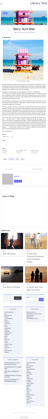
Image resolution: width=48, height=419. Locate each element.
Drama (6, 320)
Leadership (7, 331)
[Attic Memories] (12, 241)
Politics (6, 342)
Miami (22, 159)
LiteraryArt (6, 334)
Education (6, 321)
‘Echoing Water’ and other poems (33, 313)
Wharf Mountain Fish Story (10, 381)
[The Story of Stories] (12, 274)
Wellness (6, 352)
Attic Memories (9, 253)
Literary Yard (38, 3)
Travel (5, 349)
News (5, 338)
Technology (7, 347)
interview (6, 329)
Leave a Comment (31, 32)
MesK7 (26, 417)
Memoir (6, 336)
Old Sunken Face (30, 315)
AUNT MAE (11, 159)
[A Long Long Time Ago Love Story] (36, 274)
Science (6, 345)
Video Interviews (8, 350)
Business (6, 317)
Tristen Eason (7, 371)
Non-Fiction (7, 339)
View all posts (18, 181)
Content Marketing (8, 318)
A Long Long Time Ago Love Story (35, 288)
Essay (5, 325)
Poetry (5, 341)
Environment (7, 323)
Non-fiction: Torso (34, 150)
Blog (5, 313)
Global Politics (7, 328)
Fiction (5, 13)
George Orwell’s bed (31, 312)
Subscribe (18, 298)
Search (27, 297)
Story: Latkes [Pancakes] (21, 150)
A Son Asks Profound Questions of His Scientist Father (35, 257)
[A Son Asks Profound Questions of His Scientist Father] (36, 241)
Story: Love (4, 150)
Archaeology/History (9, 312)
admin (15, 32)
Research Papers (8, 344)
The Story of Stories (11, 287)
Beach (17, 159)
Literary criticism (8, 333)
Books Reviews (7, 315)
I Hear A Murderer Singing (32, 318)
